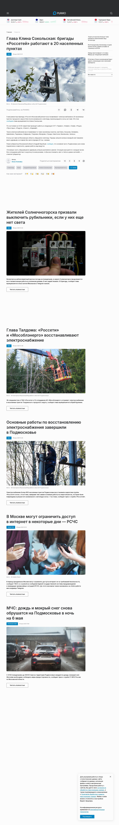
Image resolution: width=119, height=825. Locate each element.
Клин (18, 167)
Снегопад (10, 167)
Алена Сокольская (45, 167)
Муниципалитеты (61, 167)
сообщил (50, 144)
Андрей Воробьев (30, 167)
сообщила (9, 121)
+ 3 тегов (73, 167)
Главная (9, 32)
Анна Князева (17, 162)
